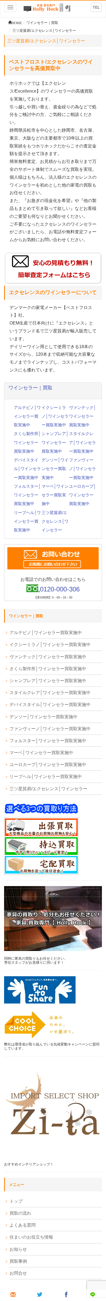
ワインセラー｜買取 (30, 387)
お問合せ (18, 1273)
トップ (16, 1201)
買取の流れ (20, 1213)
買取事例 (18, 1261)
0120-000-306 (60, 589)
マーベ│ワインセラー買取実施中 (55, 495)
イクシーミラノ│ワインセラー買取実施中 (55, 416)
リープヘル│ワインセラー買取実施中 (27, 521)
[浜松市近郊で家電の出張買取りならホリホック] (47, 7)
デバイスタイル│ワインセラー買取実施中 (27, 469)
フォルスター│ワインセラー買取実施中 (27, 495)
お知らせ (18, 1249)
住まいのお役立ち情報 (31, 1237)
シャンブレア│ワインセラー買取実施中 (55, 442)
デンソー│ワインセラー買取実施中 (55, 469)
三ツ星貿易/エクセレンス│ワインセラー (55, 521)
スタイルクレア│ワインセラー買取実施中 (82, 442)
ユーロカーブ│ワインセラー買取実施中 (82, 495)
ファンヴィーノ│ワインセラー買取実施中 (82, 469)
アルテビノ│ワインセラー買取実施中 (27, 416)
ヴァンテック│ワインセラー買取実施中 (82, 416)
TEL (96, 7)
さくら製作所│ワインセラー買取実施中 (27, 442)
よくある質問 (23, 1225)
